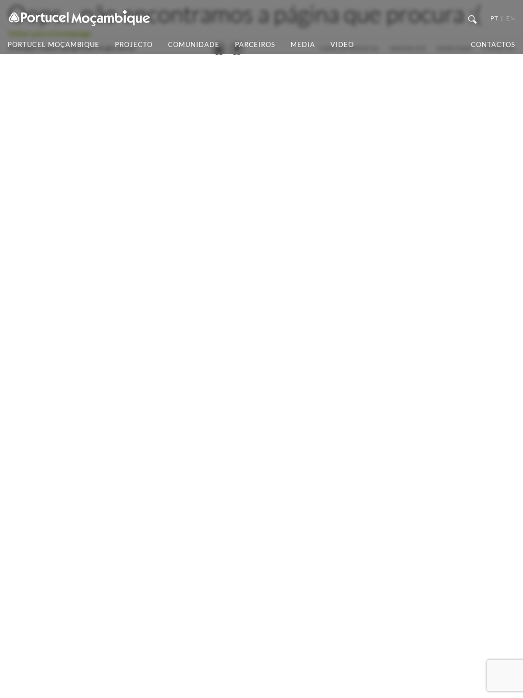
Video (342, 45)
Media (303, 45)
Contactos (493, 45)
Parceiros (255, 45)
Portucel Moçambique (54, 45)
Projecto (134, 45)
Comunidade (194, 45)
